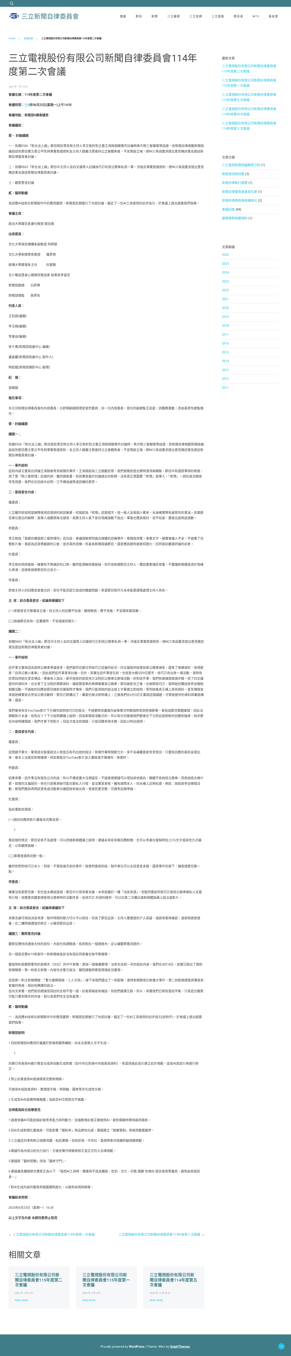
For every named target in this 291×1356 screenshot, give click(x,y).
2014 (225, 361)
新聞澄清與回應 (233, 174)
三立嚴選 (173, 16)
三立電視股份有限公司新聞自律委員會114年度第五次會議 (173, 1280)
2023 (225, 281)
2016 (225, 343)
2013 (225, 370)
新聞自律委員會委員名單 (239, 192)
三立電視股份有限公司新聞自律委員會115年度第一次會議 (106, 1280)
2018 (225, 326)
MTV (256, 16)
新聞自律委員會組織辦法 (239, 200)
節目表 (238, 16)
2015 (225, 352)
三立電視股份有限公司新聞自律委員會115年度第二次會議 (38, 1280)
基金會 (273, 16)
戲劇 (123, 16)
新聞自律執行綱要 (235, 183)
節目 (139, 16)
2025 (225, 264)
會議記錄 (28, 38)
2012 (225, 379)
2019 (225, 317)
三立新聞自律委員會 (50, 16)
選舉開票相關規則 (235, 218)
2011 (225, 388)
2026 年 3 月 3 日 (91, 1293)
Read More (21, 1300)
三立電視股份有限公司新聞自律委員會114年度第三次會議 (159, 1234)
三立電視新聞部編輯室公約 (241, 165)
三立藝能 (218, 16)
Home (12, 38)
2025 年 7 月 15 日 (18, 86)
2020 (225, 308)
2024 (225, 272)
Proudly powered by (122, 1347)
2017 (225, 334)
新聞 (154, 16)
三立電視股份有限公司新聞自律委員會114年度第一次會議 (54, 1234)
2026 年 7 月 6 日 (24, 1293)
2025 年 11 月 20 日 (160, 1293)
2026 (225, 255)
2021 (225, 299)
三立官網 (195, 16)
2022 (225, 290)
